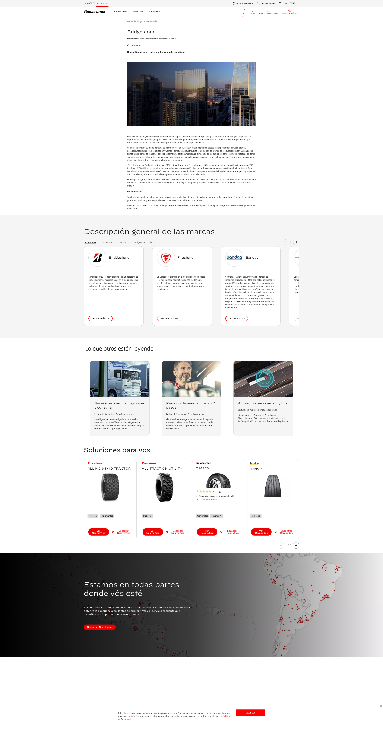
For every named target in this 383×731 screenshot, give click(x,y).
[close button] (381, 706)
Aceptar (250, 712)
